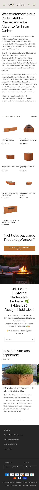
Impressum (7, 449)
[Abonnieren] (32, 339)
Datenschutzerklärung (11, 485)
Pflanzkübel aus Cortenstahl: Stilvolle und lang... (19, 389)
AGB (20, 485)
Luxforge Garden (11, 482)
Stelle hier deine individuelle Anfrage (19, 248)
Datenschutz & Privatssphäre (13, 435)
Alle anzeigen (6, 359)
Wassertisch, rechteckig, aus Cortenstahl (10, 194)
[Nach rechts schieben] (24, 420)
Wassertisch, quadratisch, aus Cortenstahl (10, 167)
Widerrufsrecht (33, 482)
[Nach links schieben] (15, 420)
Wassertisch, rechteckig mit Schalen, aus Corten (28, 139)
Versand (25, 485)
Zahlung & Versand (10, 444)
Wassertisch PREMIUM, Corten (28, 194)
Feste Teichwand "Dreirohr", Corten (8, 139)
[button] (4, 4)
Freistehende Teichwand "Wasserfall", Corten (10, 221)
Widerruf (7, 430)
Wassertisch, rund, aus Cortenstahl (27, 167)
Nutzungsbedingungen (11, 439)
